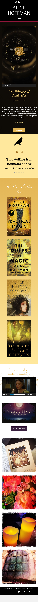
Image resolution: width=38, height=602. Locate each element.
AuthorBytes (29, 588)
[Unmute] (7, 85)
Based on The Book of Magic (19, 374)
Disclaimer (32, 591)
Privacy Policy (14, 591)
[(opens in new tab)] (19, 413)
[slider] (17, 394)
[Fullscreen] (10, 85)
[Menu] (19, 18)
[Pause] (4, 394)
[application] (19, 56)
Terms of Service (23, 591)
